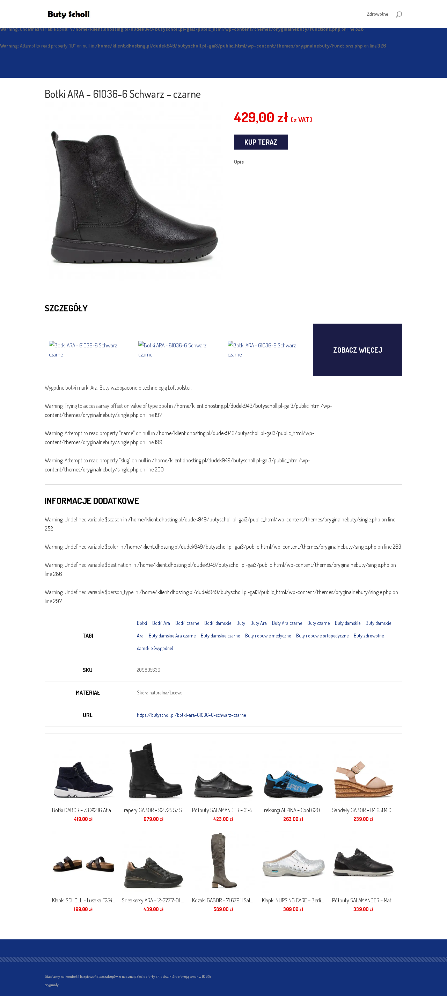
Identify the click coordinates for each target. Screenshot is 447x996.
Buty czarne (318, 623)
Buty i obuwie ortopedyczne (322, 635)
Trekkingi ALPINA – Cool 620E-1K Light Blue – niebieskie (293, 810)
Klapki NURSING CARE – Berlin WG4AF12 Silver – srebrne (293, 900)
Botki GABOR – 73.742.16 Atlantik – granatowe (83, 810)
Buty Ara (258, 623)
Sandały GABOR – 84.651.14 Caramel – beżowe (363, 810)
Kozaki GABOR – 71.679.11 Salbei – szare (223, 900)
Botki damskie (217, 623)
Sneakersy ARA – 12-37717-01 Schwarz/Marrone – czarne (153, 900)
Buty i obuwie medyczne (268, 635)
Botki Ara (161, 623)
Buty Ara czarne (287, 623)
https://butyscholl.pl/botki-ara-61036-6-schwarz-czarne (191, 715)
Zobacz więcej (357, 349)
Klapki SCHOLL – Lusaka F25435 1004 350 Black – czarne (83, 900)
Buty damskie (347, 623)
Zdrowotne (377, 14)
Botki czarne (187, 623)
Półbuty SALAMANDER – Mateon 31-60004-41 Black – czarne (363, 900)
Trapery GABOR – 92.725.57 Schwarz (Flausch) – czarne (153, 810)
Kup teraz (261, 141)
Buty (240, 623)
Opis (239, 161)
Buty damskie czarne (220, 635)
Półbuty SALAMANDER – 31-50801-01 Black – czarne (223, 810)
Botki (142, 623)
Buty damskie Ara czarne (172, 635)
